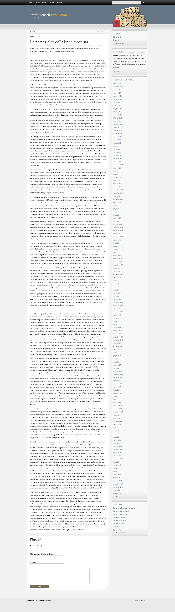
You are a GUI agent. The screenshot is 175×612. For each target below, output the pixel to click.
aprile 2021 (116, 146)
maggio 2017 (117, 287)
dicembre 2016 (118, 302)
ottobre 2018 (117, 233)
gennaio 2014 (117, 409)
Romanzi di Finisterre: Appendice (124, 508)
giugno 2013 (117, 431)
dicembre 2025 (118, 86)
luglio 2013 (116, 427)
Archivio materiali (119, 533)
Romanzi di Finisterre (120, 514)
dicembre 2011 (118, 484)
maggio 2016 (117, 321)
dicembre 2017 (118, 265)
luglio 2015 (116, 352)
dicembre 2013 (118, 412)
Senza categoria (118, 43)
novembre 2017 (118, 268)
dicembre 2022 (118, 99)
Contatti (37, 2)
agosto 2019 (117, 202)
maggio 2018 (117, 249)
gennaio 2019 (117, 224)
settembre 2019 (118, 199)
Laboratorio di (47, 14)
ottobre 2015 (117, 343)
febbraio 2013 (117, 443)
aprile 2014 (116, 399)
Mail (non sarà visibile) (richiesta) (42, 554)
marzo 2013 (117, 440)
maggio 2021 (117, 143)
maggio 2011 (117, 496)
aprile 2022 (116, 111)
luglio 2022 (116, 105)
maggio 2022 (117, 108)
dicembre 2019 (118, 190)
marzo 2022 (117, 115)
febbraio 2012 (117, 477)
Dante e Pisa (117, 530)
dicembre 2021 (118, 124)
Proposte (41, 37)
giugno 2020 (117, 174)
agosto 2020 (117, 168)
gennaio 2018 (117, 262)
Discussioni (117, 37)
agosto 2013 (117, 424)
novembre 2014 (118, 377)
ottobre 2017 (117, 271)
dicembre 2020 (118, 155)
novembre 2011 (118, 487)
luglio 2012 (116, 462)
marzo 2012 (117, 474)
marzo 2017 (117, 293)
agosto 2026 (117, 83)
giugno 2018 (117, 246)
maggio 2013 (117, 434)
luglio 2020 (116, 171)
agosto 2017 (117, 277)
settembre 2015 (118, 346)
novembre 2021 (118, 127)
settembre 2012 (118, 459)
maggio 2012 (117, 468)
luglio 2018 (116, 243)
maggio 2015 (117, 359)
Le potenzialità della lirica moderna (59, 41)
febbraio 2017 (117, 296)
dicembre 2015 (118, 337)
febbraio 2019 (117, 221)
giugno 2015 (117, 355)
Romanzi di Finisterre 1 (121, 511)
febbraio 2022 (117, 118)
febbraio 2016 (117, 330)
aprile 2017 (116, 290)
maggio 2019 (117, 212)
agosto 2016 (117, 315)
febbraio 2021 (117, 152)
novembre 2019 (118, 193)
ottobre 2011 (117, 490)
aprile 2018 (116, 252)
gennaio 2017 (117, 299)
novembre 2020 (118, 158)
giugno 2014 (117, 393)
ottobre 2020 (117, 162)
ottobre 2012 (117, 456)
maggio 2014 (117, 396)
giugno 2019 (117, 208)
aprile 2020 (116, 180)
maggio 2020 (117, 177)
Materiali (59, 2)
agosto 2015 (117, 349)
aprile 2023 (116, 90)
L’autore (51, 2)
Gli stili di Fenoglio (119, 517)
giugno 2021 (117, 140)
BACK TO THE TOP (140, 600)
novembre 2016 (118, 305)
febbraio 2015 (117, 368)
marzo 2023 (117, 93)
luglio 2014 (116, 390)
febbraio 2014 (117, 406)
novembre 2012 (118, 452)
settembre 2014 (118, 384)
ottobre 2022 (117, 102)
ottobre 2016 (117, 309)
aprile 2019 (116, 215)
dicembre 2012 (118, 449)
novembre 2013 (118, 415)
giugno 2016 (117, 318)
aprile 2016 (116, 324)
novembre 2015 (118, 340)
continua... (116, 71)
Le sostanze (117, 527)
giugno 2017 (117, 284)
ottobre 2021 (117, 130)
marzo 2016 (117, 327)
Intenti (44, 2)
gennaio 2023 (117, 96)
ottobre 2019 (117, 196)
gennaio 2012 (117, 481)
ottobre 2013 (117, 418)
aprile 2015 (116, 362)
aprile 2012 (116, 471)
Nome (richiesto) (36, 546)
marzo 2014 (117, 402)
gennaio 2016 (117, 334)
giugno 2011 (117, 493)
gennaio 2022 (117, 121)
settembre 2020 (118, 165)
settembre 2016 (118, 312)
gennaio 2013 (117, 446)
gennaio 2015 (117, 371)
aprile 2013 (116, 437)
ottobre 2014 (117, 380)
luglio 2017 (116, 280)
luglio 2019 (116, 205)
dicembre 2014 (118, 374)
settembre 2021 (118, 133)
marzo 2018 (117, 255)
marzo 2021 (117, 149)
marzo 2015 (117, 365)
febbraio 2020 (117, 183)
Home (30, 2)
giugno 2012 (117, 465)
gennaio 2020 (117, 187)
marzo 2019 (117, 218)
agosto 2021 (117, 137)
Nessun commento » (100, 31)
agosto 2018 (117, 240)
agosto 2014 (117, 387)
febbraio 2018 (117, 258)
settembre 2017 (118, 274)
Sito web (33, 562)
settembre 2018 (118, 237)
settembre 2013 (118, 421)
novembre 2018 (118, 230)
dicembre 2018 (118, 227)
